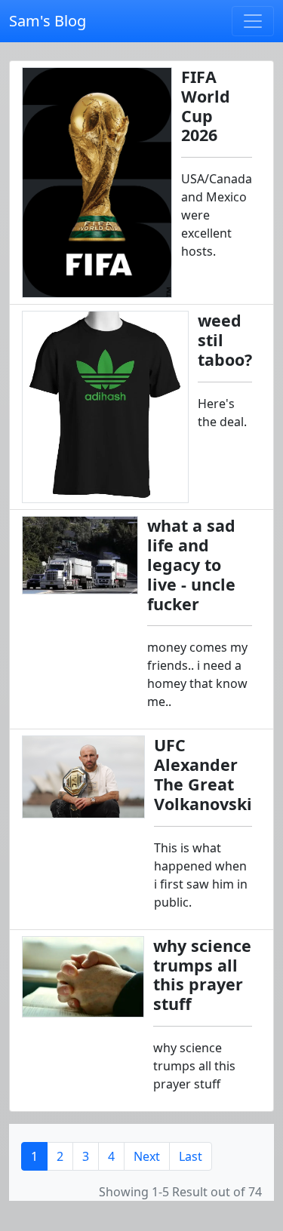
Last (190, 1156)
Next (147, 1156)
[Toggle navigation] (253, 21)
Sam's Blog (47, 21)
